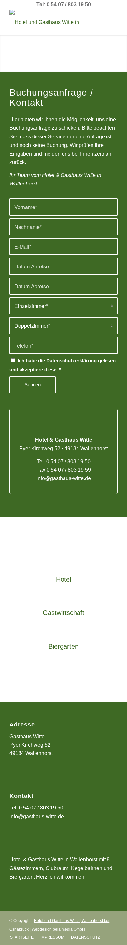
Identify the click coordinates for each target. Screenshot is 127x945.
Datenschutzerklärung (71, 360)
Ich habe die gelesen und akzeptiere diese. (62, 365)
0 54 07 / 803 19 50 (68, 461)
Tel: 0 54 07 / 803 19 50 (63, 4)
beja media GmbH (69, 929)
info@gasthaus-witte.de (63, 478)
